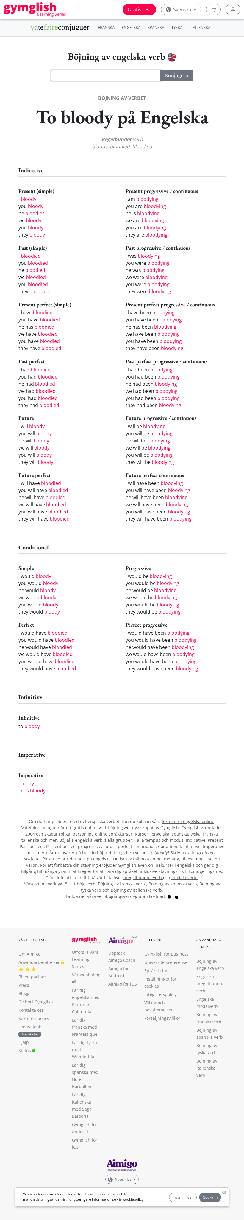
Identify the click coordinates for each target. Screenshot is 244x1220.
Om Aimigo (29, 954)
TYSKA (176, 27)
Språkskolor (156, 970)
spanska (180, 834)
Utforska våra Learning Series (85, 959)
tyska (195, 834)
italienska (29, 840)
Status (25, 1050)
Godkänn (210, 1197)
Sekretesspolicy (33, 1018)
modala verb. (184, 877)
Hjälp (23, 1042)
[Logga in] (233, 9)
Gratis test (139, 9)
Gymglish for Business (166, 954)
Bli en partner (32, 977)
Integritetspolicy (160, 994)
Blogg (23, 993)
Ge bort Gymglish (35, 1002)
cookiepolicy (133, 1199)
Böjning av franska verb (122, 884)
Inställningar (183, 1197)
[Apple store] (177, 896)
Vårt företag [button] (32, 939)
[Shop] (213, 9)
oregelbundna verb (143, 877)
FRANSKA (106, 27)
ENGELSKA (131, 27)
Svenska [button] (182, 9)
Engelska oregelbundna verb (210, 984)
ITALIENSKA (200, 27)
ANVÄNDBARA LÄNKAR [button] (208, 943)
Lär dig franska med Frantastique (84, 1027)
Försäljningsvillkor (162, 1018)
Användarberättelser (39, 962)
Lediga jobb (30, 1027)
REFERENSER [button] (155, 939)
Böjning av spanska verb (172, 884)
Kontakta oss (31, 1010)
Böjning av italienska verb (136, 890)
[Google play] (169, 896)
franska (210, 834)
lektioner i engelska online (188, 821)
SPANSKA (156, 27)
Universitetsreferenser (166, 962)
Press (23, 985)
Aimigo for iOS (122, 984)
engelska (160, 834)
